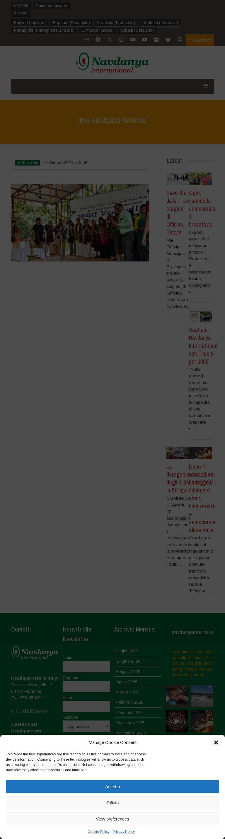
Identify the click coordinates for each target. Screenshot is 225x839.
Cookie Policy (99, 832)
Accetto (112, 786)
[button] (216, 742)
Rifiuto (113, 802)
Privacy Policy (123, 832)
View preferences (112, 818)
